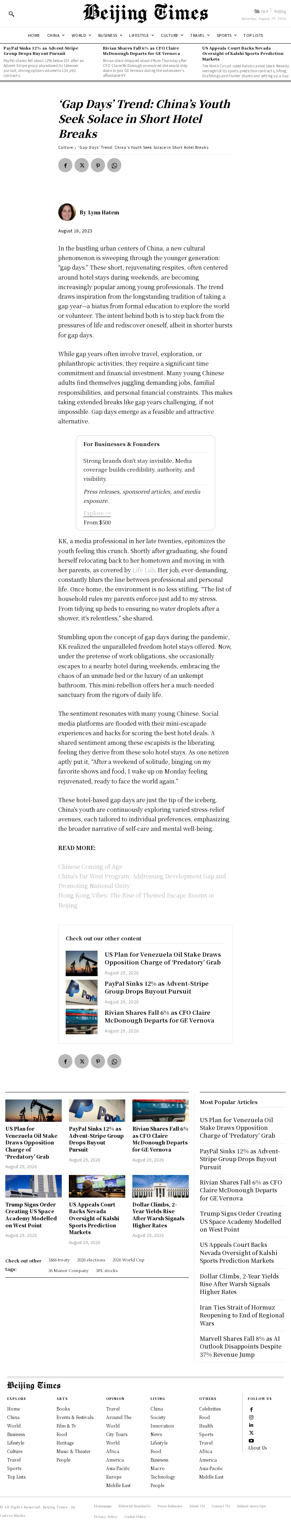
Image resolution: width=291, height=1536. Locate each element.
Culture (65, 147)
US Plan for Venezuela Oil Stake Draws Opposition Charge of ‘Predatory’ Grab (163, 958)
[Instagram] (251, 1416)
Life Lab (143, 570)
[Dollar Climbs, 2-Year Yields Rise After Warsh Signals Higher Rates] (160, 1186)
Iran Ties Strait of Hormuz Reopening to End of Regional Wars (242, 1315)
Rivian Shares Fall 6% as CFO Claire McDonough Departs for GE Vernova (141, 50)
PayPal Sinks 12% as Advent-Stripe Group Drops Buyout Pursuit (41, 50)
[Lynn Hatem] (68, 212)
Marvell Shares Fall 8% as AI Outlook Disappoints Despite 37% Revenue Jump (240, 1346)
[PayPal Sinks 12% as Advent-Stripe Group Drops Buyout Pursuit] (82, 992)
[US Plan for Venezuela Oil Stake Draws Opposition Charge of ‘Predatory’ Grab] (82, 963)
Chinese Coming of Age (90, 866)
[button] (11, 13)
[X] (82, 165)
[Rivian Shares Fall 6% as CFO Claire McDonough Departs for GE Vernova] (82, 1021)
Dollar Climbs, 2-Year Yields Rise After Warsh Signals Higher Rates (158, 1215)
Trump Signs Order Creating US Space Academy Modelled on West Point (31, 1215)
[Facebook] (65, 165)
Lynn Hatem (103, 212)
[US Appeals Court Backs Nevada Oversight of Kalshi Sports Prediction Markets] (97, 1186)
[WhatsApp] (114, 165)
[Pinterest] (98, 165)
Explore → (97, 513)
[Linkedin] (251, 1424)
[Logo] (145, 13)
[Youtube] (251, 1440)
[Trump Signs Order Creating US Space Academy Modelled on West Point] (33, 1186)
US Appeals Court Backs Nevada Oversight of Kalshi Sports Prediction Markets (243, 53)
